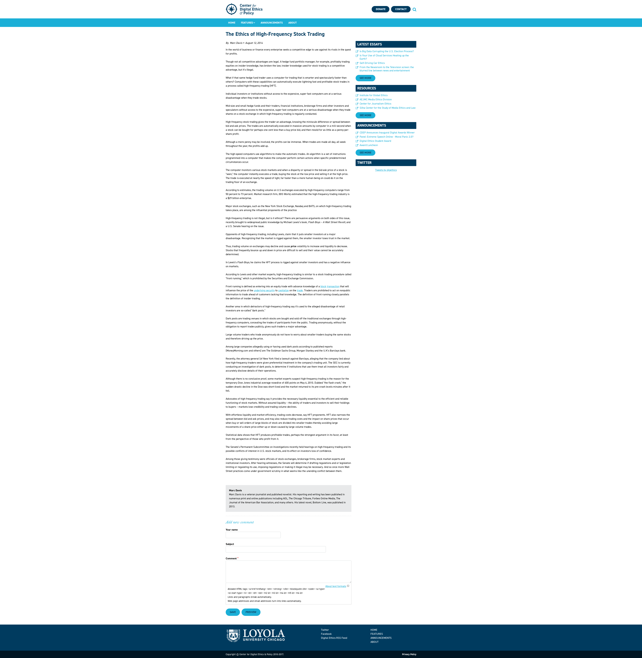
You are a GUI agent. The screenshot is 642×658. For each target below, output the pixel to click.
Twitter (325, 630)
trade (300, 290)
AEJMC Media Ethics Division (376, 99)
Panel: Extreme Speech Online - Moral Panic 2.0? (386, 136)
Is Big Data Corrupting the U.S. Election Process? (387, 51)
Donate (380, 9)
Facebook (326, 634)
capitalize (283, 290)
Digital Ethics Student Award (375, 141)
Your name (232, 529)
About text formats (335, 586)
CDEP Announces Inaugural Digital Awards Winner (387, 132)
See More (365, 78)
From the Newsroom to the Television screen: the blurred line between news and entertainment (387, 69)
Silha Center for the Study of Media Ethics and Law (387, 108)
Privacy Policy (409, 654)
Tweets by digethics (386, 170)
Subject (230, 544)
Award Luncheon (369, 145)
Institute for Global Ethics (374, 95)
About (292, 22)
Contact (401, 9)
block (323, 286)
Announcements (272, 22)
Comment (231, 558)
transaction (333, 286)
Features (247, 22)
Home (231, 22)
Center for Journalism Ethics (375, 103)
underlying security (264, 290)
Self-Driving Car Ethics (372, 63)
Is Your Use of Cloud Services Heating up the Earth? (384, 57)
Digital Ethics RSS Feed (334, 638)
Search (414, 9)
